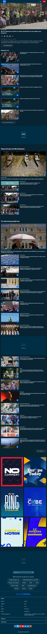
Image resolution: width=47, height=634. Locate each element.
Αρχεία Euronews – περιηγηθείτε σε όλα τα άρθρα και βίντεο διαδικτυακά (34, 614)
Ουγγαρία (22, 391)
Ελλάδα (24, 582)
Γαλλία (37, 582)
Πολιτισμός (26, 608)
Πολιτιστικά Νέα (23, 438)
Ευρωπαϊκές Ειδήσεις (6, 249)
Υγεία (23, 585)
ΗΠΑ (21, 368)
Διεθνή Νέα (22, 255)
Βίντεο (2, 611)
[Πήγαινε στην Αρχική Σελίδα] (4, 1)
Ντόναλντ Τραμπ (14, 585)
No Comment (4, 177)
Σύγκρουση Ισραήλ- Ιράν (14, 579)
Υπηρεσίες (3, 618)
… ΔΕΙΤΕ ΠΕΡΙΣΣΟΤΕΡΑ (7, 45)
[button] (8, 122)
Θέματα (2, 598)
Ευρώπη (2, 601)
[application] (23, 16)
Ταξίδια (2, 608)
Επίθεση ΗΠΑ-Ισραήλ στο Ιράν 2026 (30, 579)
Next (2, 606)
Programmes (26, 611)
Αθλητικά (22, 415)
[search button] (33, 572)
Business (2, 603)
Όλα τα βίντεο (40, 451)
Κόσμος (25, 601)
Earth (25, 603)
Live (44, 1)
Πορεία (30, 588)
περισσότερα (3, 621)
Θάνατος (17, 588)
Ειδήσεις (22, 301)
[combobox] (23, 572)
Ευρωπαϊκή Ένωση (32, 585)
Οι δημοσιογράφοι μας (5, 613)
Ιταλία (30, 582)
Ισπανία (24, 588)
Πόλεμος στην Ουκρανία (13, 582)
